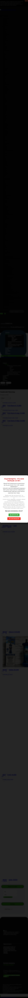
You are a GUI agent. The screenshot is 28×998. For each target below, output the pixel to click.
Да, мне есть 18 (14, 514)
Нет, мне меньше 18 (14, 518)
